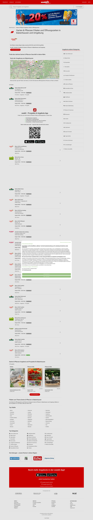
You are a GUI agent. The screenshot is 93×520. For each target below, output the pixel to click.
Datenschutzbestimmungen (65, 242)
